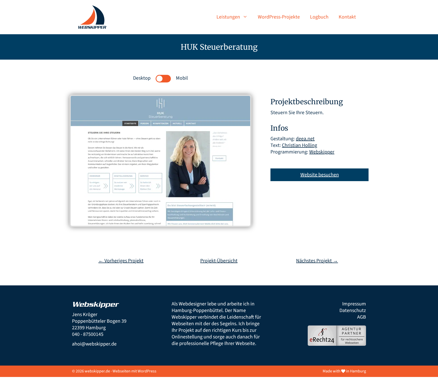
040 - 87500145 (87, 334)
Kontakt (347, 17)
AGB (361, 317)
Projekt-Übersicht (219, 260)
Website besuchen (319, 174)
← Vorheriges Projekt (120, 260)
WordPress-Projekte (279, 17)
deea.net (305, 138)
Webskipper (321, 152)
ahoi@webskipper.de (94, 344)
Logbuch (319, 17)
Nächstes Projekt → (317, 260)
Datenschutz (352, 310)
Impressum (354, 304)
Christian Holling (299, 145)
